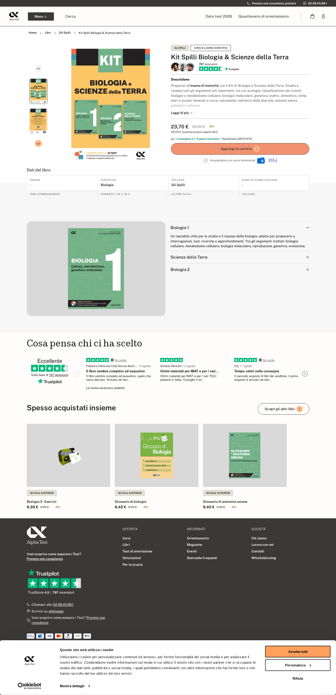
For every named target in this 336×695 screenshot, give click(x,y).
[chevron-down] (38, 143)
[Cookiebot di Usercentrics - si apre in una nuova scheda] (30, 686)
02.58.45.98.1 (63, 604)
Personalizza (295, 665)
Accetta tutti (298, 652)
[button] (312, 16)
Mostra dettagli (72, 686)
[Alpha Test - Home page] (14, 16)
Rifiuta (298, 678)
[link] (323, 16)
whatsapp (56, 611)
